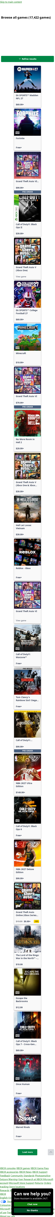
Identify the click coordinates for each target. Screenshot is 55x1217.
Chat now (32, 1204)
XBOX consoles (8, 1168)
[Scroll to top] (51, 1152)
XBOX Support (39, 1171)
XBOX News (25, 1171)
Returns (39, 1182)
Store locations (17, 1186)
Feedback (5, 1175)
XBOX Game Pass (40, 1168)
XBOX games (23, 1168)
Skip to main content (11, 1)
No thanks (32, 1210)
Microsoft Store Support (21, 1182)
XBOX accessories (9, 1171)
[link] (27, 86)
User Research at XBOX (30, 1179)
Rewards (4, 1190)
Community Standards (22, 1175)
